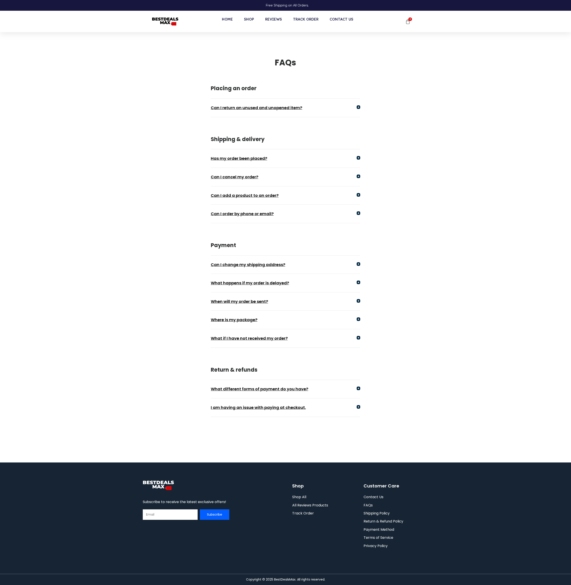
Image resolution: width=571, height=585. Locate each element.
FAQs (368, 505)
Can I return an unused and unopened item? (256, 107)
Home (227, 19)
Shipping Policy (377, 513)
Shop (249, 19)
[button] (285, 108)
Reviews (273, 19)
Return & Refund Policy (383, 521)
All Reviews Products (310, 505)
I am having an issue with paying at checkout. (258, 407)
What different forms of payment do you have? (259, 389)
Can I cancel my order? (234, 177)
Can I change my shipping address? (248, 264)
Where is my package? (234, 320)
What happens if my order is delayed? (250, 283)
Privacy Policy (376, 545)
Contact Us (341, 19)
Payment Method (379, 529)
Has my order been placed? (239, 158)
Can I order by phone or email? (242, 214)
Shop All (299, 497)
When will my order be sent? (239, 301)
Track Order (306, 19)
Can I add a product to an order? (245, 195)
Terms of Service (378, 537)
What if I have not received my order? (249, 338)
